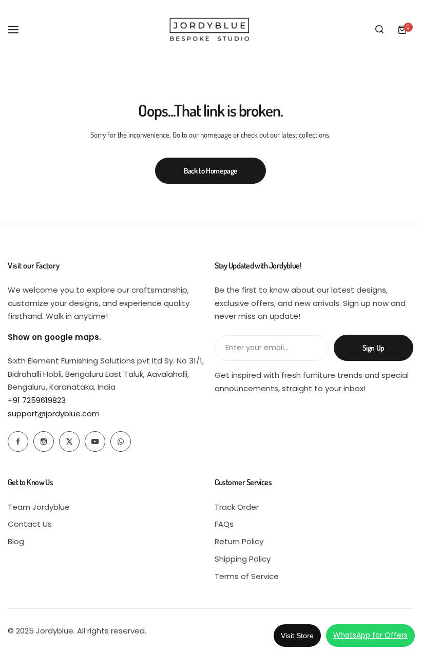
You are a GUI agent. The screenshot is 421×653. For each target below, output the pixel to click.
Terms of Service (247, 576)
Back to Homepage (210, 171)
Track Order (237, 507)
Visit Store (297, 635)
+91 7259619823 (37, 400)
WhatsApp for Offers (370, 635)
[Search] (379, 29)
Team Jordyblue (39, 507)
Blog (16, 541)
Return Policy (239, 541)
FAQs (224, 523)
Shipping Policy (243, 558)
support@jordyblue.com (54, 413)
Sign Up (373, 348)
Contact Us (30, 523)
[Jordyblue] (210, 29)
